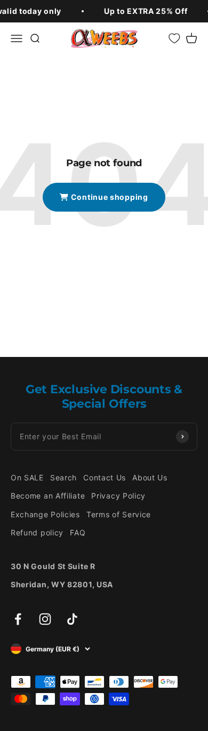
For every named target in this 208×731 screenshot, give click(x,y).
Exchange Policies (45, 514)
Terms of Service (118, 514)
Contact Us (104, 477)
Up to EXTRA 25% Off (145, 10)
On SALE (27, 477)
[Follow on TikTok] (72, 619)
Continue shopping (108, 196)
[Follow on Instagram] (45, 619)
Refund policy (37, 532)
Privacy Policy (118, 495)
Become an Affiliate (48, 495)
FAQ (77, 532)
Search (63, 477)
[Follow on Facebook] (18, 619)
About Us (149, 477)
